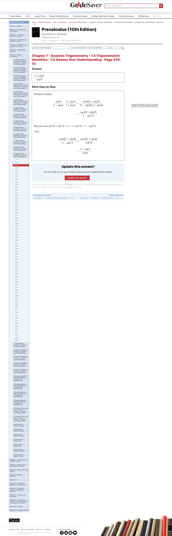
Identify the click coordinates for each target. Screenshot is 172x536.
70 (16, 307)
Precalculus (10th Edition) (78, 22)
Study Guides (15, 16)
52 (16, 326)
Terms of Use (40, 529)
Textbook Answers (126, 16)
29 (16, 209)
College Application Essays (102, 16)
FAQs (17, 529)
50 (16, 268)
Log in (158, 16)
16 (16, 173)
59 (16, 334)
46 (16, 257)
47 (16, 259)
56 (16, 282)
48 (16, 262)
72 (16, 312)
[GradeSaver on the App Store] (14, 520)
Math (55, 22)
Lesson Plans (40, 16)
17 (16, 176)
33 (16, 220)
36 (16, 229)
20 (16, 184)
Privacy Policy (31, 529)
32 (16, 218)
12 (16, 162)
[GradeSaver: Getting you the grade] (86, 6)
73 (16, 315)
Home (34, 22)
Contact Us (12, 529)
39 (16, 237)
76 (16, 323)
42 (16, 246)
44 (16, 251)
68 (16, 304)
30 (16, 212)
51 (16, 271)
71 (16, 309)
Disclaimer (47, 529)
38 (16, 234)
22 (16, 190)
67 (16, 301)
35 (16, 226)
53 (16, 273)
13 (16, 165)
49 (16, 265)
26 (16, 201)
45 (16, 254)
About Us (23, 529)
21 (16, 187)
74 (16, 318)
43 (16, 248)
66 (16, 298)
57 (16, 329)
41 (16, 243)
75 (16, 321)
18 (16, 179)
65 (16, 337)
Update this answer (77, 178)
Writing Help (143, 16)
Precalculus (63, 22)
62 (16, 290)
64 (16, 296)
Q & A (27, 16)
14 (16, 168)
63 (16, 293)
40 (16, 240)
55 (16, 279)
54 (16, 276)
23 (16, 193)
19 (16, 182)
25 (16, 198)
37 (16, 232)
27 (16, 204)
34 (16, 223)
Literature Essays (80, 16)
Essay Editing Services (59, 16)
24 (16, 195)
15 (16, 171)
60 (16, 284)
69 (16, 340)
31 (16, 215)
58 (16, 332)
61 (16, 287)
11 (16, 159)
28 (16, 207)
